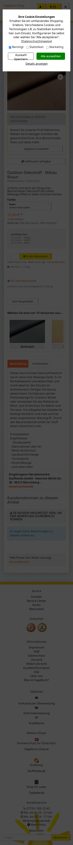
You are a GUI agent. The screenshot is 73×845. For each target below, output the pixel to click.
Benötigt (18, 47)
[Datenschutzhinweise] (36, 41)
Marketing (56, 47)
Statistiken (36, 47)
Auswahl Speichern (21, 56)
